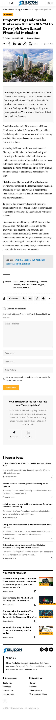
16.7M (16, 282)
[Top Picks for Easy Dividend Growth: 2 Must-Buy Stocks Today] (46, 630)
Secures (26, 287)
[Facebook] (14, 434)
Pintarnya (9, 92)
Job (42, 284)
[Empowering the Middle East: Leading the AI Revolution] (46, 600)
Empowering (31, 282)
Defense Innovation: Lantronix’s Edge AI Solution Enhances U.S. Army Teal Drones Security (24, 546)
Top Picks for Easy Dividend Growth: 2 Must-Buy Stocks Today (17, 630)
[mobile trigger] (5, 3)
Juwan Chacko (34, 38)
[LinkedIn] (28, 434)
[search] (43, 3)
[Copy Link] (24, 43)
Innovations (46, 617)
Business (8, 14)
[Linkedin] (46, 649)
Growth (16, 284)
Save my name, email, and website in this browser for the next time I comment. (28, 379)
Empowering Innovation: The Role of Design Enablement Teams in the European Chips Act (19, 614)
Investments (46, 633)
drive (21, 282)
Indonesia (35, 284)
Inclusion (25, 284)
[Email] (19, 43)
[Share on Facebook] (8, 43)
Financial (43, 282)
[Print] (30, 43)
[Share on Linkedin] (14, 43)
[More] (35, 43)
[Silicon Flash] (28, 3)
